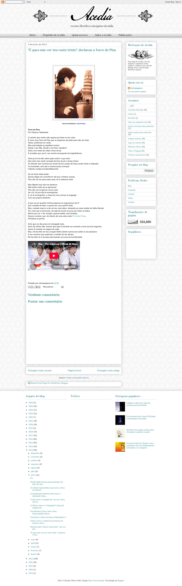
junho (33, 475)
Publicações (125, 35)
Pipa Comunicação (96, 580)
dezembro (35, 453)
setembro (35, 464)
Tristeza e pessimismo (136, 155)
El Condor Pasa (79, 216)
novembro (35, 457)
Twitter (130, 198)
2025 (31, 406)
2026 (31, 402)
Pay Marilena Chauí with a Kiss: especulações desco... (43, 512)
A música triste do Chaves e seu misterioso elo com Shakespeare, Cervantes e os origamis (140, 445)
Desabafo (131, 118)
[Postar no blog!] (31, 287)
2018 (31, 432)
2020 (31, 424)
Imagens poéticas (135, 139)
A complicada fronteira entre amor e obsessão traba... (45, 495)
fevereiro (35, 550)
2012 (31, 559)
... (55, 287)
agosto (34, 468)
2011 (31, 562)
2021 (31, 421)
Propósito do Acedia (54, 35)
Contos (130, 114)
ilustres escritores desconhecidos (141, 126)
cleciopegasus (136, 88)
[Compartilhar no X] (34, 287)
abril (33, 543)
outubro (34, 460)
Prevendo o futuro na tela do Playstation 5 (48, 517)
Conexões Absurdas (135, 110)
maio (33, 539)
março (34, 547)
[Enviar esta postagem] (61, 287)
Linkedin (131, 194)
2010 (31, 566)
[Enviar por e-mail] (29, 287)
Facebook (132, 190)
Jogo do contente (134, 143)
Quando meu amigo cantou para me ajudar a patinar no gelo (140, 431)
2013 (31, 450)
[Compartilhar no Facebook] (36, 287)
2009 (31, 569)
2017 (31, 435)
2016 (31, 439)
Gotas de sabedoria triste (137, 122)
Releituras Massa (134, 147)
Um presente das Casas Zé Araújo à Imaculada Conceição (140, 417)
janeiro (34, 554)
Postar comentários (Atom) (77, 378)
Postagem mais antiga (108, 370)
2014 (31, 446)
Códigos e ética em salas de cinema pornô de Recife (138, 404)
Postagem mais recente (40, 370)
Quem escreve (80, 35)
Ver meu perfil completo (137, 92)
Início (32, 35)
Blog (129, 186)
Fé (31, 478)
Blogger (121, 580)
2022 (31, 417)
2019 (31, 428)
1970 (31, 573)
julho (33, 471)
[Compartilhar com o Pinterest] (39, 287)
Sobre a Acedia (103, 35)
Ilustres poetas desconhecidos (139, 132)
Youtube (131, 202)
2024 (31, 410)
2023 (31, 413)
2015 (31, 443)
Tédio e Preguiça (134, 151)
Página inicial (74, 370)
